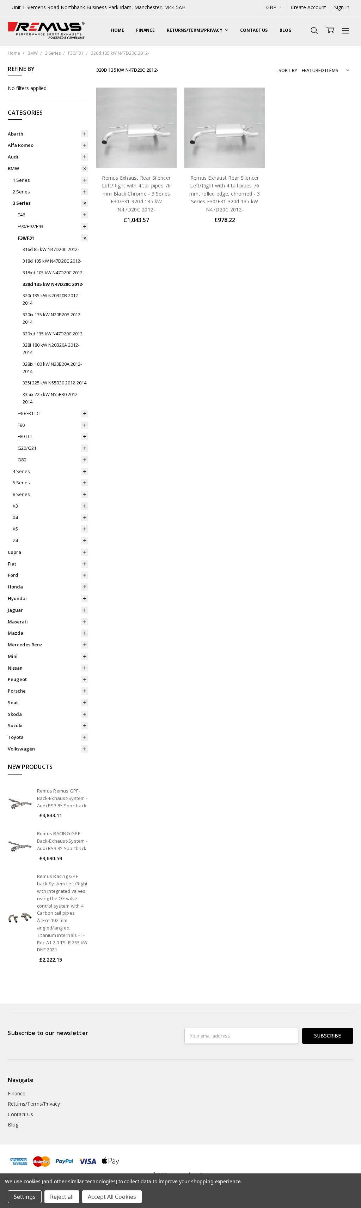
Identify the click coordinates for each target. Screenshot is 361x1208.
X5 (15, 529)
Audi (13, 157)
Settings (25, 1197)
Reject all (62, 1197)
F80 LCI (25, 436)
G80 (22, 459)
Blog (286, 30)
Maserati (18, 621)
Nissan (15, 668)
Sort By (288, 70)
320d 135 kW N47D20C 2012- (53, 284)
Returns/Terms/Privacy (195, 30)
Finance (145, 30)
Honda (15, 587)
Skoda (15, 714)
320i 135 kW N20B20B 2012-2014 (51, 299)
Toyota (16, 737)
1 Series (21, 180)
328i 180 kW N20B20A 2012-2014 (51, 348)
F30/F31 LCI (29, 413)
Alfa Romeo (20, 145)
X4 (15, 517)
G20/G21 (27, 448)
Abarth (15, 134)
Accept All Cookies (112, 1197)
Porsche (17, 691)
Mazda (15, 633)
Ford (13, 575)
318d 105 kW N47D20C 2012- (52, 261)
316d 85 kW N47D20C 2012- (51, 249)
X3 (15, 506)
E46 (21, 214)
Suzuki (15, 725)
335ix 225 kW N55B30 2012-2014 (51, 398)
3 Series (22, 203)
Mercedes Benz (25, 644)
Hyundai (17, 598)
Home (117, 30)
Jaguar (15, 610)
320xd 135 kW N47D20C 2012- (53, 333)
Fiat (12, 564)
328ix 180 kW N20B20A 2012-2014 (52, 368)
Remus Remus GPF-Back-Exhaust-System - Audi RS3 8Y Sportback (62, 798)
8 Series (21, 494)
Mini (13, 656)
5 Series (21, 482)
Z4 (15, 540)
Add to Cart (136, 137)
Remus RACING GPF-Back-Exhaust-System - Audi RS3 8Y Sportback (62, 840)
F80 (21, 425)
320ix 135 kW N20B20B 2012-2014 (52, 318)
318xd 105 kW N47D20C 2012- (53, 272)
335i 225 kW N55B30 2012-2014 (54, 382)
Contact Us (254, 30)
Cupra (14, 552)
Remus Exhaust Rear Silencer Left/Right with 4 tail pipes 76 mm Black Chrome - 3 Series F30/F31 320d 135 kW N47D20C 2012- (136, 193)
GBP (272, 7)
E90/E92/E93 (30, 226)
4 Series (21, 471)
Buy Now (136, 153)
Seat (13, 702)
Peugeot (17, 679)
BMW (13, 168)
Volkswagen (21, 749)
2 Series (21, 192)
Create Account (308, 7)
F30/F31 (26, 238)
